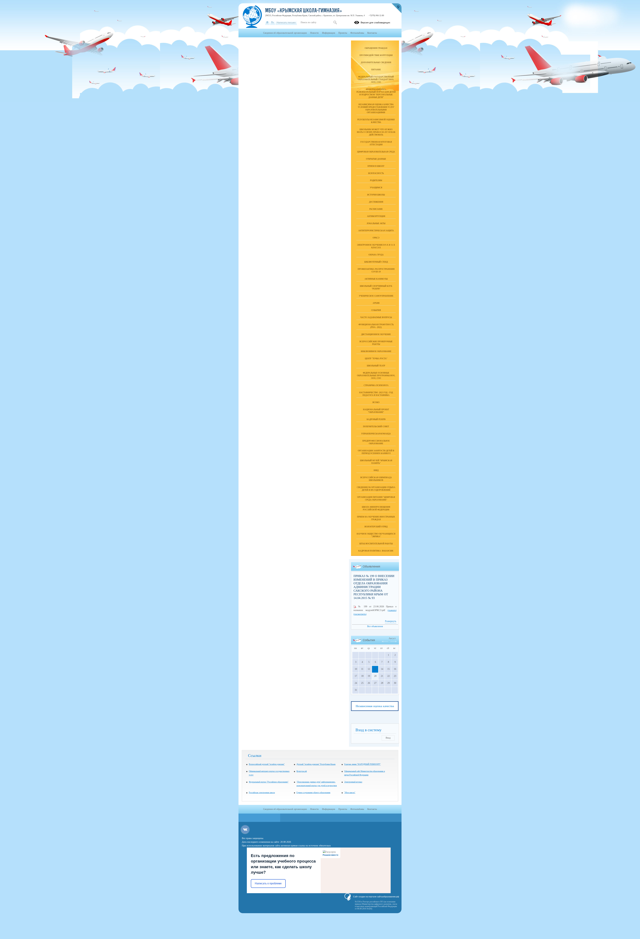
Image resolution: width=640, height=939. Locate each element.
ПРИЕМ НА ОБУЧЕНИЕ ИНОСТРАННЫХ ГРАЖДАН (376, 518)
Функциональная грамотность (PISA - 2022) (376, 325)
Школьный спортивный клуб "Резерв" (376, 287)
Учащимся (376, 187)
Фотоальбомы (357, 33)
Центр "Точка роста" (376, 358)
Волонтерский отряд (376, 526)
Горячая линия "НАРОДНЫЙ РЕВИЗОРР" (362, 764)
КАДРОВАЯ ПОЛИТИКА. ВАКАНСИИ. (376, 551)
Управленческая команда (376, 434)
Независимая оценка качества (375, 706)
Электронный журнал (353, 782)
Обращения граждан (376, 48)
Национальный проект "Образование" (376, 410)
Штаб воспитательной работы (376, 543)
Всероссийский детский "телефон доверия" (267, 764)
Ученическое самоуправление (376, 296)
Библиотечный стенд (376, 262)
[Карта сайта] (272, 22)
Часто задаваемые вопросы (376, 317)
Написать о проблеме (268, 883)
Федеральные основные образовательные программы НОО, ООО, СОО (376, 375)
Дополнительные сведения (376, 62)
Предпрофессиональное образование (376, 442)
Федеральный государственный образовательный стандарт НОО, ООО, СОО (376, 79)
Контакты (372, 33)
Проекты (342, 33)
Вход (388, 738)
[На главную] (267, 22)
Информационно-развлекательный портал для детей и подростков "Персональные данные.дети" (376, 93)
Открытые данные (376, 159)
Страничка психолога (376, 385)
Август (392, 638)
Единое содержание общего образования (313, 792)
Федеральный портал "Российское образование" (268, 782)
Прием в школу (376, 166)
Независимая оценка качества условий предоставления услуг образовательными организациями (376, 108)
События (376, 310)
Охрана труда (376, 255)
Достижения (376, 202)
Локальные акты (376, 223)
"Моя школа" (349, 792)
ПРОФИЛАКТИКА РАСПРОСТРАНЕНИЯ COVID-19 (376, 270)
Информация (328, 33)
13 (375, 669)
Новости (314, 33)
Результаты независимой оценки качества (376, 120)
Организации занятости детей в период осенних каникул (376, 452)
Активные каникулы (376, 279)
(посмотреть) (360, 614)
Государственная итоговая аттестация (376, 143)
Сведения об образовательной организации (285, 33)
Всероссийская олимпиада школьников (376, 478)
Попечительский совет (376, 426)
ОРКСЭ (376, 238)
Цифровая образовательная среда (376, 152)
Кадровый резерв (376, 419)
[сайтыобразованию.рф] (397, 8)
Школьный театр (376, 366)
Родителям (376, 180)
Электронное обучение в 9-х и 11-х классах (376, 246)
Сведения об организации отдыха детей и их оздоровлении (376, 488)
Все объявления (375, 626)
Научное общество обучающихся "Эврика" (376, 535)
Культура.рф (301, 771)
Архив (376, 303)
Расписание (376, 209)
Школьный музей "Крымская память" (376, 461)
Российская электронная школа (262, 792)
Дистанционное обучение (376, 334)
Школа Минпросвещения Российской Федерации (376, 508)
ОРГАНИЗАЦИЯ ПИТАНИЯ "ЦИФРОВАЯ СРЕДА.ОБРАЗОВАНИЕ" (376, 498)
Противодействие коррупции (376, 55)
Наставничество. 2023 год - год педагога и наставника (376, 393)
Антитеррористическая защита (376, 230)
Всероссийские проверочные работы (376, 342)
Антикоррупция (376, 216)
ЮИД (376, 470)
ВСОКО (376, 402)
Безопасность (376, 173)
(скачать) (392, 610)
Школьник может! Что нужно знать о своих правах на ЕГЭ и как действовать (376, 132)
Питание (376, 69)
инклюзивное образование (376, 351)
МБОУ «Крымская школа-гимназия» (303, 11)
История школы (376, 195)
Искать (335, 22)
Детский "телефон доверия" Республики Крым (316, 764)
